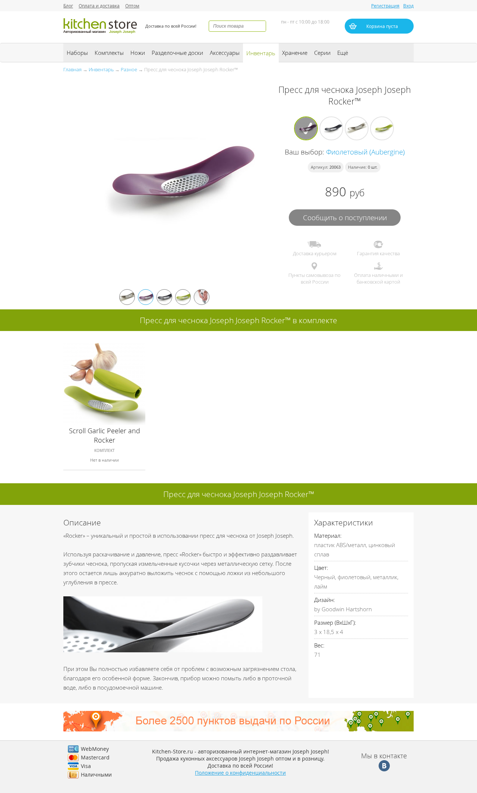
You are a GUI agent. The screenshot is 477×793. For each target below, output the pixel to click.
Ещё (342, 52)
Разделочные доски (177, 52)
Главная (72, 69)
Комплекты (109, 52)
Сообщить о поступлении (345, 217)
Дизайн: (324, 599)
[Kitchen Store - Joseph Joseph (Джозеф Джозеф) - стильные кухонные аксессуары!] (100, 34)
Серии (322, 52)
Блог (68, 6)
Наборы (77, 52)
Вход (408, 6)
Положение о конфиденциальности (240, 772)
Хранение (294, 52)
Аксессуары (225, 52)
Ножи (137, 52)
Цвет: (321, 567)
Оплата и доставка (99, 6)
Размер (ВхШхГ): (335, 622)
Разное (129, 69)
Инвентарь (260, 53)
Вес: (319, 645)
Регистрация (385, 6)
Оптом (132, 6)
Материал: (328, 535)
